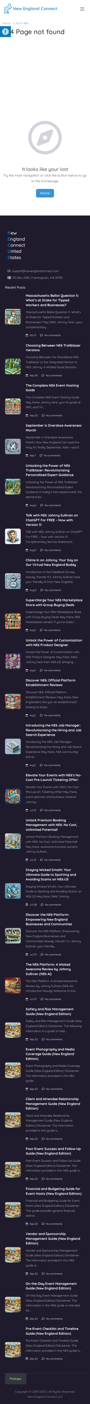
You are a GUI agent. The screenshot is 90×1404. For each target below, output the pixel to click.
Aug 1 (33, 630)
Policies (15, 1379)
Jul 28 (33, 904)
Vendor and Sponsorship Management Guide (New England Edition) (53, 1238)
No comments (52, 335)
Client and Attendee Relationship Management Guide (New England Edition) (53, 1103)
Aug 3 (33, 550)
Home (7, 23)
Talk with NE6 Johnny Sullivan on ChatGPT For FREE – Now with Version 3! (52, 520)
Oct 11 (33, 335)
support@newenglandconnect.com (35, 271)
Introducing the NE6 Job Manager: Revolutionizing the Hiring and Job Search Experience (53, 730)
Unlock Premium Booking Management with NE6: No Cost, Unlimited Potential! (51, 825)
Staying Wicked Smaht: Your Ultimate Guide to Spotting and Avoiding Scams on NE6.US (51, 874)
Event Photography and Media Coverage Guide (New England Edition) (50, 1054)
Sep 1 (33, 455)
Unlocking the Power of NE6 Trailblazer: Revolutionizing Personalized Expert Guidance (49, 470)
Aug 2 (33, 590)
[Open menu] (82, 9)
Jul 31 (33, 810)
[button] (5, 31)
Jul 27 (33, 954)
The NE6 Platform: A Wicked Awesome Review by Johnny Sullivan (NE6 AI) (48, 969)
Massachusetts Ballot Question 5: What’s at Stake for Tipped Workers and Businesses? (52, 300)
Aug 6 (33, 505)
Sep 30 (33, 375)
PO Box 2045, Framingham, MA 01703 (38, 278)
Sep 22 (34, 415)
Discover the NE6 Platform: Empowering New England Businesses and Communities (49, 919)
